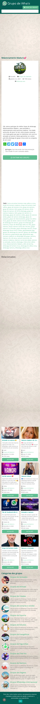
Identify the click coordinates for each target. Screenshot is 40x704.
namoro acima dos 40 (24, 238)
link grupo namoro (29, 236)
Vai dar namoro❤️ (7, 476)
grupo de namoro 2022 (10, 209)
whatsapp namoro (8, 248)
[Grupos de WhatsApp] (16, 3)
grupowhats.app (28, 234)
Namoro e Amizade (27, 548)
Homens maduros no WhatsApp (13, 236)
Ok (20, 701)
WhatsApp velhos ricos (22, 248)
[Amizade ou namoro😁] (10, 433)
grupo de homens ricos (15, 207)
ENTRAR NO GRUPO (20, 157)
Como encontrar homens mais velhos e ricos (21, 203)
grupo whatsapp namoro (24, 228)
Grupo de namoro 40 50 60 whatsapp (15, 211)
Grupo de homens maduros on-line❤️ (10, 548)
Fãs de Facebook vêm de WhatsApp (10, 512)
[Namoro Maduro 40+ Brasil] (30, 433)
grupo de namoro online (17, 215)
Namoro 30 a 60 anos (10, 238)
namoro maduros (8, 240)
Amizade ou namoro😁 (9, 440)
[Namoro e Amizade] (30, 540)
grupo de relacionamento (17, 219)
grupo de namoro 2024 (25, 209)
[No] (38, 698)
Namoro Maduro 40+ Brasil (29, 440)
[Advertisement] (20, 36)
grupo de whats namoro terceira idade (19, 221)
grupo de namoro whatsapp (16, 217)
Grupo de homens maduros (11, 205)
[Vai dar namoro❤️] (10, 468)
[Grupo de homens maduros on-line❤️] (10, 540)
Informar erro (21, 81)
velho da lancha (28, 244)
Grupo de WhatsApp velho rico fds (20, 225)
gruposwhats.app (16, 234)
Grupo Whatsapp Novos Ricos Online (20, 229)
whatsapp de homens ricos (11, 246)
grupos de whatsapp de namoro (13, 232)
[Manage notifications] (4, 699)
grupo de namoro (28, 207)
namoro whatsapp (17, 242)
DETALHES (10, 459)
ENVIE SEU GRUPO (31, 7)
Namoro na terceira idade (23, 240)
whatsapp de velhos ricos (29, 246)
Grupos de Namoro (25, 76)
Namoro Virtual (26, 476)
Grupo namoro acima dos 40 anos (19, 226)
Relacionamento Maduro (14, 244)
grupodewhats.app (28, 230)
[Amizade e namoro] (30, 504)
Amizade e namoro (27, 512)
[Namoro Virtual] (30, 468)
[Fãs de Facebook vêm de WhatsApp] (10, 504)
